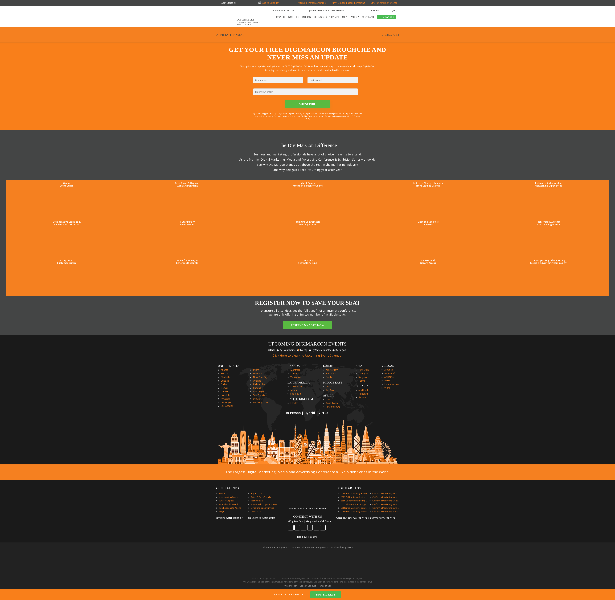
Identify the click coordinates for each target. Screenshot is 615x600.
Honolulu (225, 395)
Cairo (328, 399)
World (387, 387)
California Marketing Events (354, 493)
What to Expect (226, 500)
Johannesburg (333, 406)
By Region (340, 349)
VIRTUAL (387, 365)
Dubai (329, 386)
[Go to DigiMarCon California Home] (226, 25)
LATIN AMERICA (298, 382)
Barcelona (331, 373)
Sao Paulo (295, 393)
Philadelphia (259, 384)
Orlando (257, 380)
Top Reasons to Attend (230, 507)
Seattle (256, 398)
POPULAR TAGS (349, 488)
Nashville (257, 373)
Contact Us (256, 511)
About (222, 493)
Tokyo (361, 380)
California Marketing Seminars (386, 504)
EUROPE (328, 365)
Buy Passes (256, 493)
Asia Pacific (390, 373)
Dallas (224, 384)
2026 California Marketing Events (354, 497)
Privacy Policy (290, 585)
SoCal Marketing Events (341, 547)
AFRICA (328, 395)
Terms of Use (324, 585)
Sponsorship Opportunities (264, 504)
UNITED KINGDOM (300, 399)
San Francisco (260, 395)
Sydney (362, 397)
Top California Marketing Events (354, 504)
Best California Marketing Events (354, 500)
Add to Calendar (270, 2)
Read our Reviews (307, 536)
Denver (224, 387)
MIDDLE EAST (332, 382)
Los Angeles (227, 405)
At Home (389, 376)
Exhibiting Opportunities (262, 507)
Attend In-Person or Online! (312, 2)
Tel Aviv (330, 390)
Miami (256, 369)
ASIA (359, 365)
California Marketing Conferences (354, 507)
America (388, 369)
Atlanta (224, 369)
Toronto (294, 373)
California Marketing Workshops (386, 511)
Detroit (224, 391)
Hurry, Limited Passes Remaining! (347, 2)
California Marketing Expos (354, 511)
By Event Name (287, 349)
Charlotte (225, 377)
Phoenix (257, 387)
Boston (224, 373)
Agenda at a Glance (228, 497)
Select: (271, 349)
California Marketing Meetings (386, 497)
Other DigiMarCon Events (383, 2)
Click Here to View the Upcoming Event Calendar (307, 355)
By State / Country (321, 349)
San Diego (258, 391)
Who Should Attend (228, 504)
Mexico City (296, 386)
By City (303, 349)
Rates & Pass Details (261, 497)
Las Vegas (226, 402)
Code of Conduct (307, 585)
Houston (225, 398)
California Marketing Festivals (386, 493)
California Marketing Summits (386, 507)
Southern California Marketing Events (309, 547)
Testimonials (257, 500)
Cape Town (332, 402)
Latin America (391, 384)
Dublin (329, 377)
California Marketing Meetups (386, 500)
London (294, 402)
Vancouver (295, 377)
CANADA (293, 365)
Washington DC (261, 402)
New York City (260, 377)
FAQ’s (221, 511)
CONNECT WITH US (307, 516)
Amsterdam (332, 369)
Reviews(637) (383, 10)
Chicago (225, 380)
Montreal (295, 369)
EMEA (387, 380)
